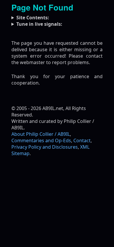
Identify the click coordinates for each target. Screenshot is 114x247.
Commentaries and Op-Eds (41, 140)
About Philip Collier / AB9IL (40, 134)
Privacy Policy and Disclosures (44, 147)
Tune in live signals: (39, 24)
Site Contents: (32, 17)
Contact (82, 140)
